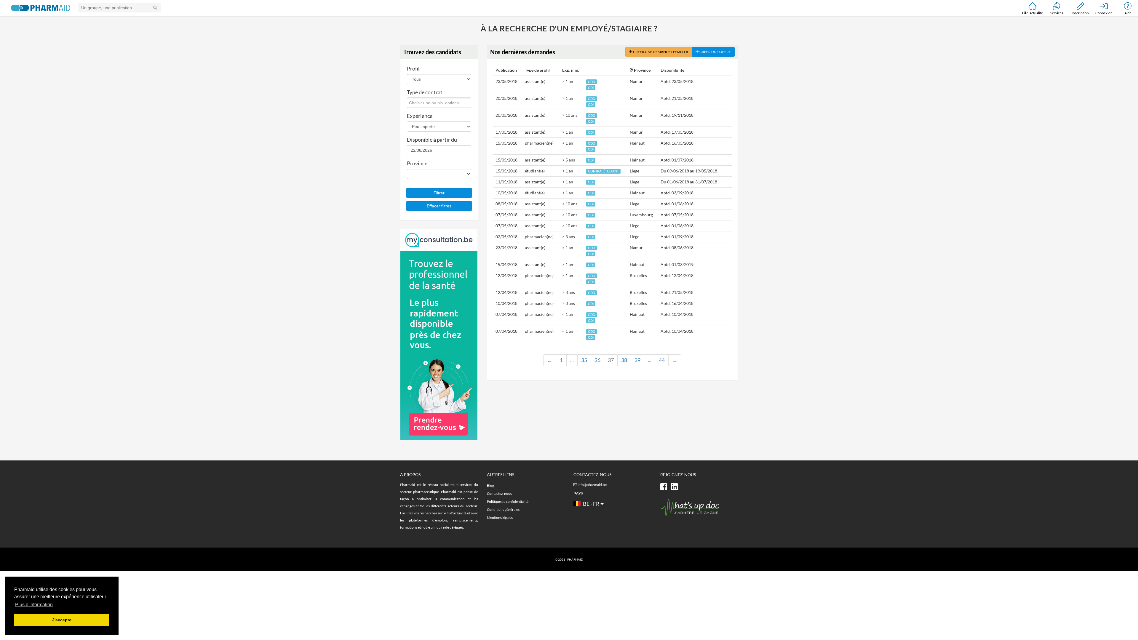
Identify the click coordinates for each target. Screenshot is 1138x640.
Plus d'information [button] (34, 604)
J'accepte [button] (61, 619)
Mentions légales (500, 517)
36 (597, 360)
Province (417, 163)
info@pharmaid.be (592, 484)
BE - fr (591, 503)
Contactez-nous (499, 493)
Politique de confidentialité (507, 501)
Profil (413, 68)
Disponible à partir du (432, 139)
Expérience (419, 116)
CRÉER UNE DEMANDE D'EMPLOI (660, 51)
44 (662, 360)
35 (584, 360)
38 (624, 360)
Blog (490, 485)
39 (637, 360)
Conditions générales (503, 509)
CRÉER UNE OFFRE (715, 51)
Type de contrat (424, 92)
